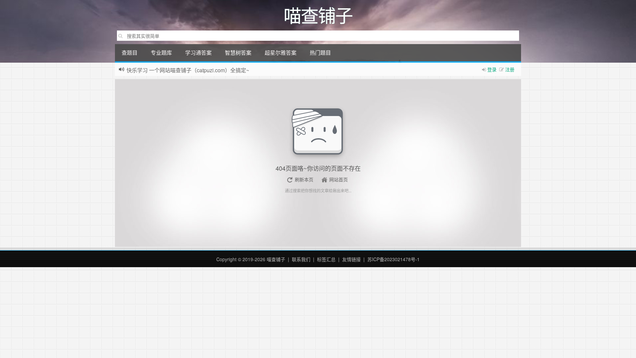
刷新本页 (304, 179)
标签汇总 (326, 259)
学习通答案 (198, 52)
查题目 (129, 52)
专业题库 (161, 52)
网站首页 (338, 179)
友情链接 (351, 259)
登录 (492, 69)
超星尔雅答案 (280, 52)
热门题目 (320, 52)
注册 (509, 69)
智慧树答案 (238, 52)
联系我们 (301, 259)
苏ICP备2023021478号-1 (393, 259)
